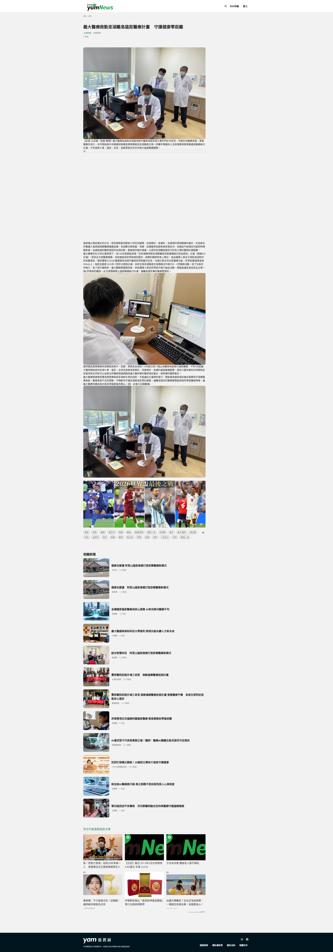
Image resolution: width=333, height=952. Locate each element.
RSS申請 (234, 6)
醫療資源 (139, 532)
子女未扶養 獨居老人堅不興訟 (182, 863)
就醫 (147, 537)
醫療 (103, 532)
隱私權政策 (217, 945)
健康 (86, 532)
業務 (139, 537)
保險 (175, 537)
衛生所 (112, 532)
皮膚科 (95, 537)
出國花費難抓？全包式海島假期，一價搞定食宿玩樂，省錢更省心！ (184, 902)
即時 (89, 16)
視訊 (155, 537)
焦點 (94, 532)
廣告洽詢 (231, 945)
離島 (129, 532)
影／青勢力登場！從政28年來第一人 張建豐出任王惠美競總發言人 (102, 865)
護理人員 (151, 532)
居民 (105, 537)
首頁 (84, 16)
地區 (86, 537)
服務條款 (204, 945)
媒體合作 (243, 945)
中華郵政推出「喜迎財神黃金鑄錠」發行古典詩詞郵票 (144, 902)
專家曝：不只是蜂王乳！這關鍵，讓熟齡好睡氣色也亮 (101, 902)
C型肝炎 (165, 537)
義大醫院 (182, 532)
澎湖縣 (162, 532)
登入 (245, 6)
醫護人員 (185, 537)
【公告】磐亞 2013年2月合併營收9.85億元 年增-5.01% (143, 865)
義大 (171, 532)
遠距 (121, 532)
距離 (113, 537)
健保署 (193, 532)
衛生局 (130, 537)
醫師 (121, 537)
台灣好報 (87, 33)
